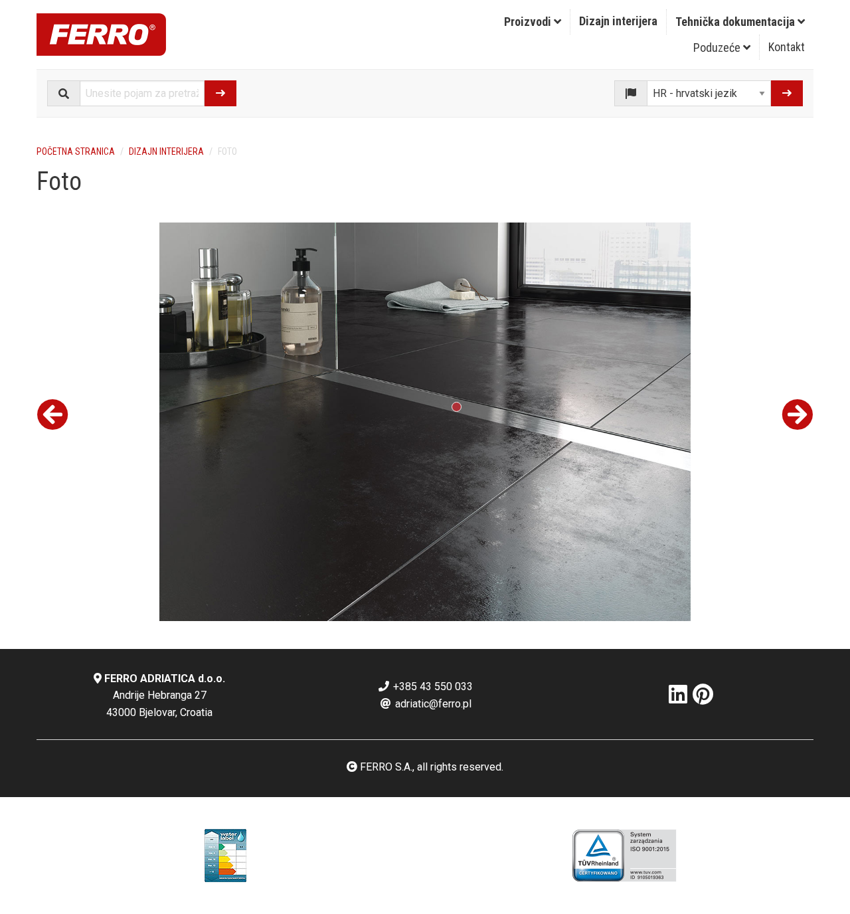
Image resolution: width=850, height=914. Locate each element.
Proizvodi (529, 22)
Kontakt (786, 47)
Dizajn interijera (618, 21)
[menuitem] (532, 22)
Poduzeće (718, 47)
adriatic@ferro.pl (431, 703)
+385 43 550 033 (431, 686)
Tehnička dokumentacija (736, 22)
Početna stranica (76, 151)
